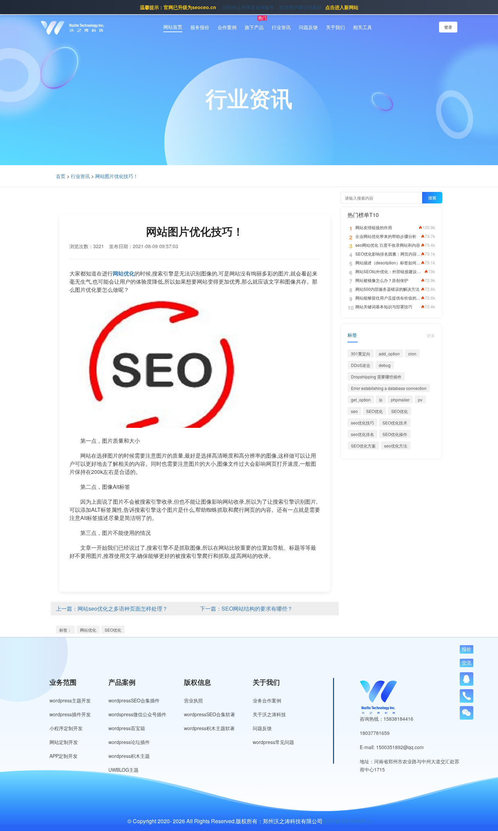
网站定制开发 (63, 742)
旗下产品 (254, 27)
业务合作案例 (267, 700)
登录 (448, 27)
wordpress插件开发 (70, 714)
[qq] (466, 679)
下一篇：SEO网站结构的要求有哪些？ (246, 608)
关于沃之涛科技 (269, 714)
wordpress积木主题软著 (209, 728)
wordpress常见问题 (273, 742)
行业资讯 (281, 27)
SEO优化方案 (363, 446)
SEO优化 (113, 630)
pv (420, 399)
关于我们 (335, 27)
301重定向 (360, 353)
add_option (389, 353)
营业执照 (193, 700)
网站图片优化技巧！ (116, 176)
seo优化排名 (362, 434)
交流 (466, 662)
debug (385, 365)
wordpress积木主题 (129, 755)
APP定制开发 (63, 755)
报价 (466, 649)
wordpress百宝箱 (126, 728)
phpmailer (400, 399)
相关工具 (362, 27)
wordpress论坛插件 (129, 742)
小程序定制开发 (66, 728)
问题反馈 (308, 27)
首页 (60, 176)
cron (412, 353)
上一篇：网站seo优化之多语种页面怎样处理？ (112, 608)
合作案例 (226, 27)
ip (380, 399)
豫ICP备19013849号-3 (347, 820)
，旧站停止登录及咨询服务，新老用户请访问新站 (249, 7)
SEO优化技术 (394, 422)
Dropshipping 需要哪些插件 (376, 376)
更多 (431, 335)
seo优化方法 (395, 446)
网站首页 (172, 26)
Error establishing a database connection (389, 388)
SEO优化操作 (394, 434)
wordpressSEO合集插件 (134, 700)
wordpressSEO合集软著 (209, 714)
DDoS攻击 (360, 365)
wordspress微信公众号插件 (137, 714)
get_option (361, 399)
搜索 (432, 197)
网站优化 (88, 630)
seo (354, 411)
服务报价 (199, 27)
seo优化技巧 (362, 422)
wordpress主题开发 (70, 700)
